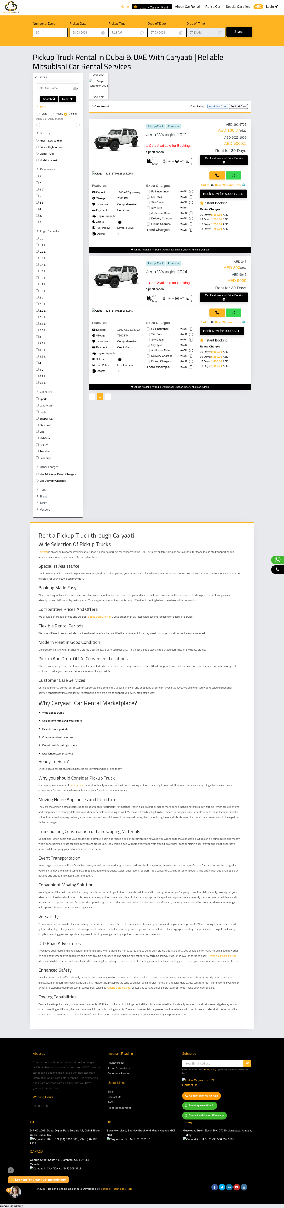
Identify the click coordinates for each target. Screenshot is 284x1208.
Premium (44, 451)
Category (46, 392)
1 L (41, 238)
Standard (45, 425)
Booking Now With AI (201, 1105)
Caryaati (43, 551)
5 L (41, 369)
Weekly (59, 113)
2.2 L (42, 310)
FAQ (110, 1102)
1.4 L (42, 264)
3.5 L (42, 350)
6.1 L (42, 376)
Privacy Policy (116, 1062)
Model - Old (46, 153)
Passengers (47, 169)
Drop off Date (157, 23)
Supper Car (46, 418)
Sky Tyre (156, 207)
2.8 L (42, 330)
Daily (44, 113)
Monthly (73, 113)
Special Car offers (238, 6)
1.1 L (42, 245)
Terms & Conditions (119, 1068)
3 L (41, 336)
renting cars (76, 785)
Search (239, 31)
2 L (41, 297)
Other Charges (49, 467)
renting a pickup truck (119, 987)
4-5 (41, 202)
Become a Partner (119, 1073)
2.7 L (42, 323)
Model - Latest (48, 160)
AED (258, 6)
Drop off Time (195, 23)
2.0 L (42, 304)
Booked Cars (238, 106)
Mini (41, 431)
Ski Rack (156, 196)
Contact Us (114, 1097)
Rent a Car (212, 6)
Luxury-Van (46, 405)
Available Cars (218, 106)
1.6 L (42, 277)
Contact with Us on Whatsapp (206, 1115)
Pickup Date (78, 23)
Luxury (43, 444)
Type (43, 489)
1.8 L (42, 291)
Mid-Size (44, 438)
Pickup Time (117, 23)
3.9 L (42, 356)
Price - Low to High (51, 140)
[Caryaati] (11, 7)
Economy (45, 457)
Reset (66, 98)
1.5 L (42, 271)
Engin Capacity (49, 231)
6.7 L (42, 382)
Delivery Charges (161, 218)
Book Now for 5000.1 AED (223, 194)
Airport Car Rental (187, 6)
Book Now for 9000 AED (222, 331)
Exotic (43, 412)
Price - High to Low (51, 147)
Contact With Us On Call (203, 1095)
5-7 (41, 189)
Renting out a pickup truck (222, 955)
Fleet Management (119, 1108)
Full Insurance (160, 191)
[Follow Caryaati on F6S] (198, 1080)
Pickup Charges (161, 223)
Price (43, 107)
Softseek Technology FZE (116, 1188)
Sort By (45, 133)
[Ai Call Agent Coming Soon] (277, 569)
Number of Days (44, 23)
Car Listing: (197, 106)
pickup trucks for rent (100, 616)
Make (43, 503)
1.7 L (42, 284)
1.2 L (42, 251)
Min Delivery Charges (52, 480)
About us (39, 1053)
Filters (42, 77)
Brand (44, 496)
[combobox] (58, 88)
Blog (110, 1091)
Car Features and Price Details (224, 158)
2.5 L (42, 317)
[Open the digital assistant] (15, 1192)
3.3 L (42, 343)
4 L (41, 363)
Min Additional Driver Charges (57, 474)
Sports (43, 398)
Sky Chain (157, 202)
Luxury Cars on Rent (154, 7)
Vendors (45, 509)
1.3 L (42, 258)
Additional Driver (161, 213)
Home (125, 6)
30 (41, 215)
